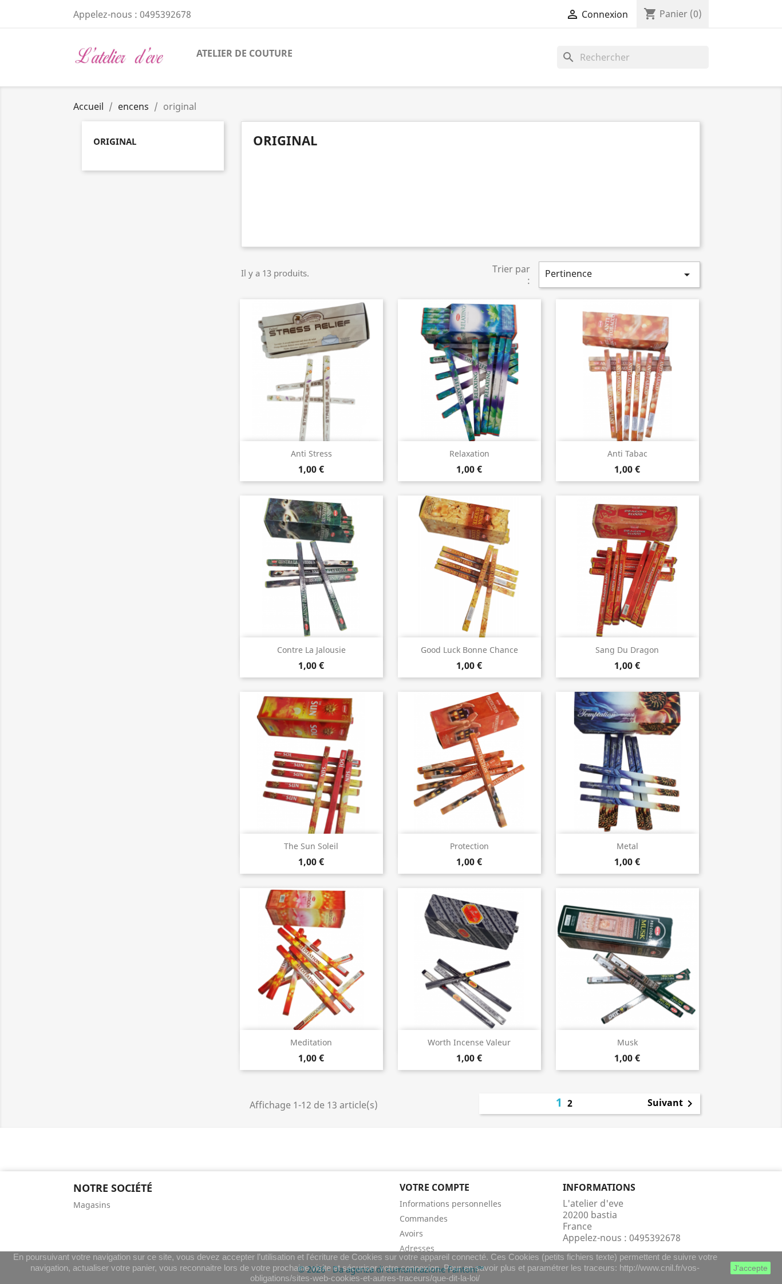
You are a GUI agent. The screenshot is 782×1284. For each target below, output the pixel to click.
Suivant (672, 1104)
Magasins (91, 1204)
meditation (311, 1042)
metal (627, 846)
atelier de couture (244, 53)
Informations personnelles (450, 1203)
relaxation (469, 453)
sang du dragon (627, 649)
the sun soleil (311, 846)
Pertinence (619, 274)
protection (469, 846)
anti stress (311, 453)
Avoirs (411, 1233)
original (114, 141)
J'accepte (750, 1268)
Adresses (417, 1248)
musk (627, 1042)
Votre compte (434, 1187)
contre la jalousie (311, 649)
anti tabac (627, 453)
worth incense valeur (469, 1042)
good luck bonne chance (469, 649)
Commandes (424, 1218)
